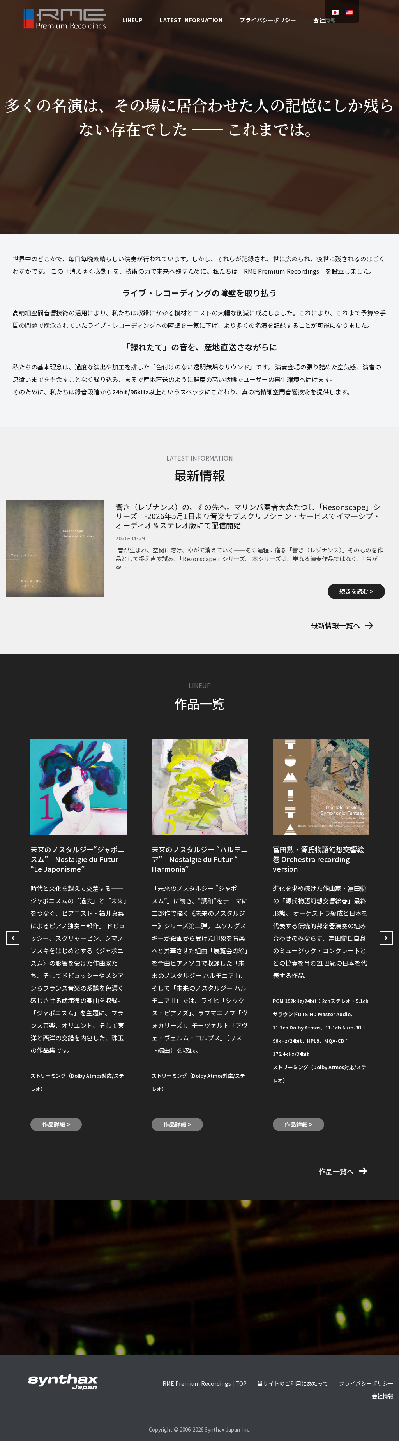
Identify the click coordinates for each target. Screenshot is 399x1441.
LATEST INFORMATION (191, 20)
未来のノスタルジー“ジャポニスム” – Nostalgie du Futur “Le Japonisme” (77, 859)
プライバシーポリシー (268, 20)
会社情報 (383, 1396)
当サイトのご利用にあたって (293, 1383)
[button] (342, 625)
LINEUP (132, 20)
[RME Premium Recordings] (64, 18)
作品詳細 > (56, 1124)
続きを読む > (356, 591)
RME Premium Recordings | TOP (204, 1383)
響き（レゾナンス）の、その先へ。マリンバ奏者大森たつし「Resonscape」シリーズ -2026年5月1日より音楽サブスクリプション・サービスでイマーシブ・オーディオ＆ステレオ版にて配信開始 (247, 516)
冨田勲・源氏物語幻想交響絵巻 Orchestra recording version (318, 859)
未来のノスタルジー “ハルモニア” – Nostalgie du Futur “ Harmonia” (200, 859)
